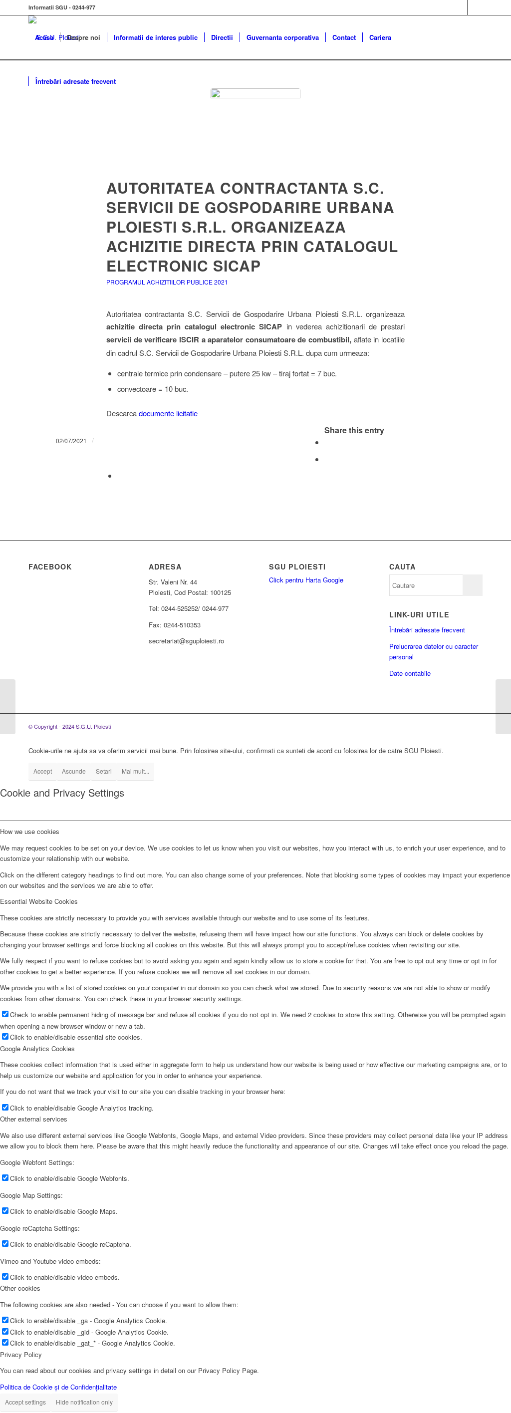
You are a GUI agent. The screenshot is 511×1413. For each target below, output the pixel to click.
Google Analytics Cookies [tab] (37, 1048)
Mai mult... (135, 771)
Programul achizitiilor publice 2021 (167, 282)
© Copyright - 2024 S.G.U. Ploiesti (69, 726)
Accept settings (25, 1402)
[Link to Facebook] (460, 7)
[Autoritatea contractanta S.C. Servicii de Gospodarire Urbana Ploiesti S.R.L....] (503, 706)
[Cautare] (132, 81)
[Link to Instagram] (475, 7)
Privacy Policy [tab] (21, 1354)
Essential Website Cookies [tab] (39, 901)
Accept (42, 771)
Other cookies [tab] (20, 1288)
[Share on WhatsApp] (327, 459)
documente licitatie (168, 413)
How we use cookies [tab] (29, 831)
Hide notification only (84, 1402)
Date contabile (410, 673)
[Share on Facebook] (327, 442)
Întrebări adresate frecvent (427, 629)
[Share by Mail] (120, 475)
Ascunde (74, 771)
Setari (104, 771)
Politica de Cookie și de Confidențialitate (58, 1387)
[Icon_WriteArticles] (255, 133)
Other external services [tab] (33, 1119)
